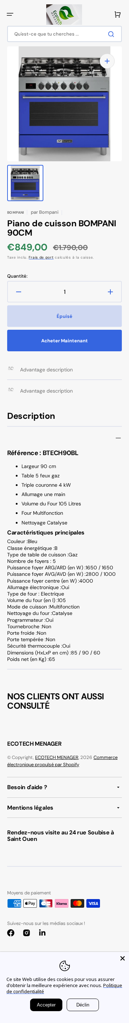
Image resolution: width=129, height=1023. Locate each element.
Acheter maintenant (64, 341)
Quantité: (17, 276)
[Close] (122, 958)
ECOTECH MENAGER (56, 757)
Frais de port (41, 257)
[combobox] (64, 34)
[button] (10, 14)
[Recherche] (112, 34)
